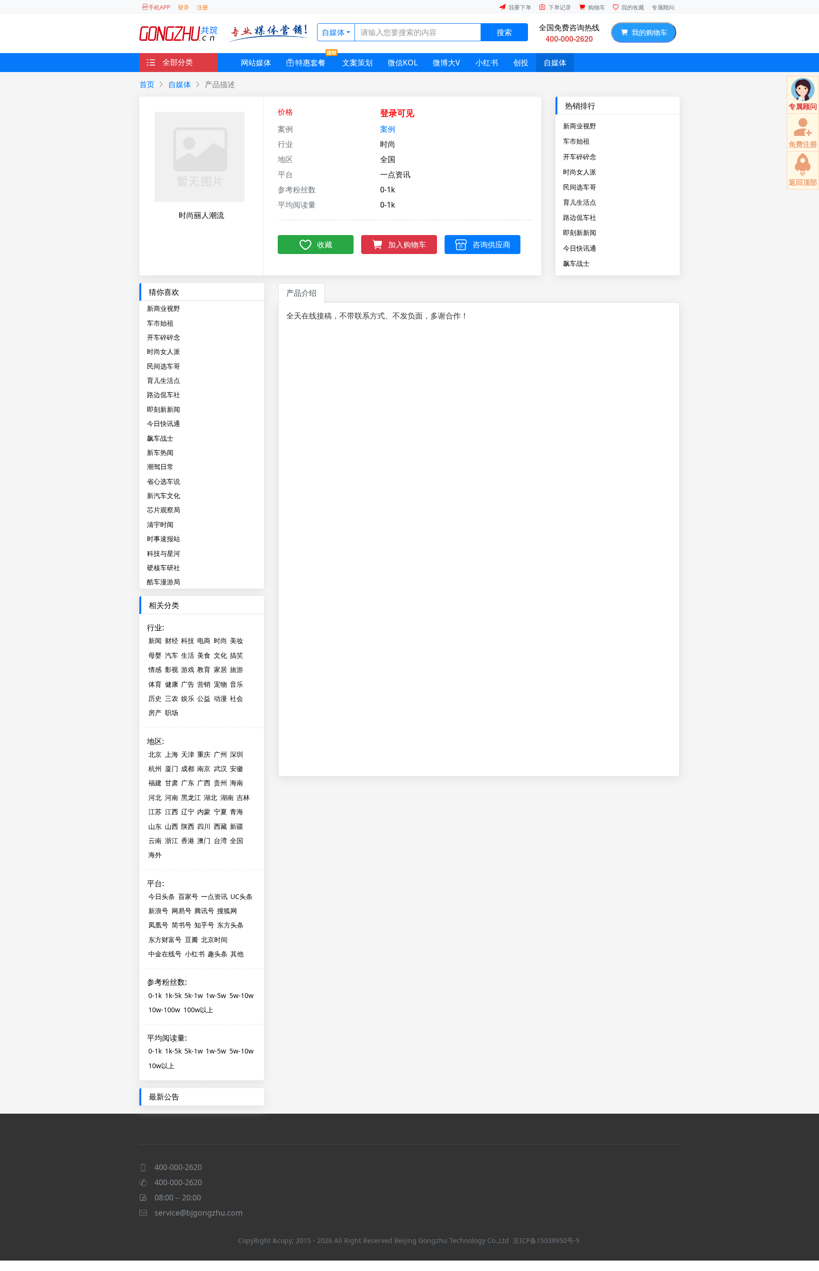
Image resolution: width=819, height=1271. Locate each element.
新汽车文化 (163, 495)
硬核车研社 (163, 567)
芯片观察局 (163, 509)
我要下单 (520, 7)
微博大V (446, 62)
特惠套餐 (310, 62)
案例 (387, 129)
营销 (203, 684)
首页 (147, 84)
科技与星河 (163, 553)
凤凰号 (158, 924)
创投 (520, 62)
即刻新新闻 (579, 232)
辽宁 (187, 811)
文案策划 (357, 62)
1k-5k (173, 995)
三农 (171, 698)
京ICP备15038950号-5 (546, 1240)
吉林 (243, 797)
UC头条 (241, 896)
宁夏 (220, 811)
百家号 (188, 896)
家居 (220, 669)
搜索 (504, 32)
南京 (203, 768)
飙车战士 (576, 263)
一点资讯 (214, 896)
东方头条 (230, 924)
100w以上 (198, 1009)
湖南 (227, 797)
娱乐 (187, 698)
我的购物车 (647, 32)
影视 (171, 669)
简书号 (181, 924)
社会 (236, 698)
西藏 (220, 826)
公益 (203, 698)
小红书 (486, 62)
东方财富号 (165, 939)
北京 (155, 754)
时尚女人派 (579, 171)
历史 (155, 698)
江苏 (155, 811)
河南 (171, 797)
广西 (203, 782)
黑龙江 (191, 797)
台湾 (220, 840)
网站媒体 (256, 62)
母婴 (155, 655)
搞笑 (236, 655)
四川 (203, 826)
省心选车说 (163, 481)
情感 (155, 669)
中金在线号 (165, 953)
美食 (203, 655)
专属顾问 (663, 7)
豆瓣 (191, 939)
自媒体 (333, 32)
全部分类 (178, 62)
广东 (187, 782)
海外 (155, 854)
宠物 (220, 684)
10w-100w (164, 1009)
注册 (202, 7)
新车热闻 (160, 452)
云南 (155, 840)
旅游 (236, 669)
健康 (171, 684)
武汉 (220, 768)
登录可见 (397, 112)
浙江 (171, 840)
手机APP (159, 7)
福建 (155, 782)
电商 (203, 640)
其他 (237, 953)
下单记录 (559, 7)
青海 (236, 811)
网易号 (181, 910)
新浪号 (158, 910)
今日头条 (161, 896)
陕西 (187, 826)
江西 (171, 811)
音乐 (236, 684)
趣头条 (218, 953)
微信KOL (403, 62)
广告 (187, 684)
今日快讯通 (579, 248)
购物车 (596, 7)
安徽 (236, 768)
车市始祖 (576, 140)
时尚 (220, 640)
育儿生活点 (579, 202)
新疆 (236, 826)
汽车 (171, 655)
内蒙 (203, 811)
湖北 (210, 797)
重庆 (203, 754)
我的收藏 (632, 7)
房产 (155, 712)
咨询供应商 (491, 244)
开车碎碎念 (579, 156)
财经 (171, 640)
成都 (187, 768)
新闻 (155, 640)
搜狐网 (227, 910)
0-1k (155, 995)
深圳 (236, 754)
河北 (155, 797)
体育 (155, 684)
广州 (220, 754)
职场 (171, 712)
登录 (183, 7)
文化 (220, 655)
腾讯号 (204, 910)
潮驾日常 (160, 466)
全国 (236, 840)
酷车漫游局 (163, 581)
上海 (171, 754)
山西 (171, 826)
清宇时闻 (160, 524)
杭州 (155, 768)
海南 (236, 782)
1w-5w (216, 995)
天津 (187, 754)
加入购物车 (407, 244)
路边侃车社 (579, 217)
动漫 (220, 698)
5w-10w (241, 995)
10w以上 (161, 1065)
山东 (155, 826)
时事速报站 (163, 538)
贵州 (220, 782)
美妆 (236, 640)
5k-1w (193, 995)
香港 (187, 840)
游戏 (187, 669)
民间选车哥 (579, 186)
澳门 (203, 840)
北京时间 (214, 939)
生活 (187, 655)
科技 (187, 640)
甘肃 (171, 782)
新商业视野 (579, 125)
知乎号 (204, 924)
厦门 (171, 768)
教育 (203, 669)
